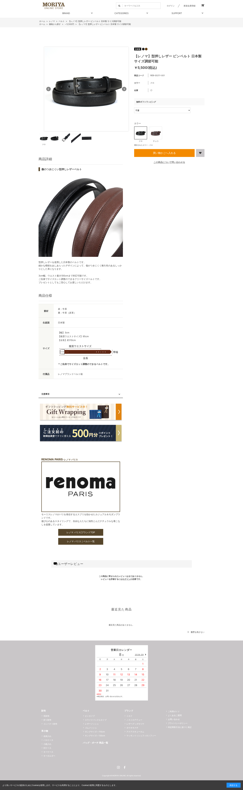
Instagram (118, 767)
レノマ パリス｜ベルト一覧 (81, 541)
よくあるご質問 (175, 715)
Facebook (124, 767)
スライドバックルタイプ (96, 720)
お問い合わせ (174, 719)
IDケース (47, 748)
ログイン (171, 5)
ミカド (129, 716)
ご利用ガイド (174, 711)
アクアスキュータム (135, 731)
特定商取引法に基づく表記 (180, 727)
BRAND (66, 13)
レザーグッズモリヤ (135, 724)
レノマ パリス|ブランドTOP (81, 532)
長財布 (46, 716)
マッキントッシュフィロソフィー (141, 735)
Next (124, 89)
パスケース (48, 740)
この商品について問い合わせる (169, 162)
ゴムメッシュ (91, 727)
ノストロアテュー (134, 720)
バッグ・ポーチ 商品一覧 (95, 742)
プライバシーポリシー (178, 723)
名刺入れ (47, 736)
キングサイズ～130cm (95, 735)
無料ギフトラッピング (146, 102)
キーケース (48, 752)
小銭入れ (47, 744)
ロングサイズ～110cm (95, 731)
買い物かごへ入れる (164, 152)
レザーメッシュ (92, 724)
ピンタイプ (90, 716)
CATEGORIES (121, 13)
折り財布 (47, 720)
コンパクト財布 (50, 724)
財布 (43, 710)
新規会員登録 (189, 5)
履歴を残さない (197, 632)
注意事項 (45, 394)
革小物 (44, 730)
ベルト (86, 710)
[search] (119, 6)
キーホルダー (49, 756)
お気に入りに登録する (200, 153)
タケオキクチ (132, 727)
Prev (48, 89)
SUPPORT (177, 13)
